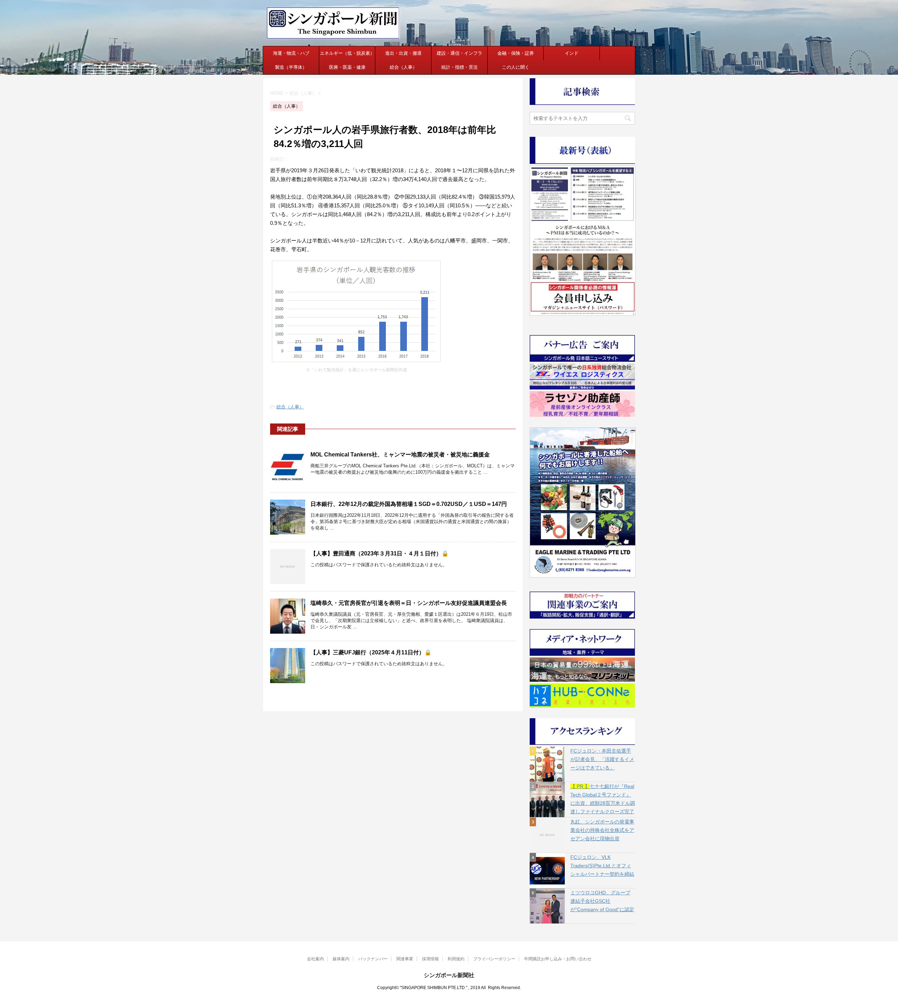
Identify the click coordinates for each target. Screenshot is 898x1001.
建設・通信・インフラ (459, 53)
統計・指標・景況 (459, 67)
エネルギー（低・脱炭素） (347, 53)
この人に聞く (515, 67)
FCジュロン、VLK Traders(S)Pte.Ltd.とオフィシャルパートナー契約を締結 (602, 865)
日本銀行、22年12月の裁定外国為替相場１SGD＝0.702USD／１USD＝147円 (408, 504)
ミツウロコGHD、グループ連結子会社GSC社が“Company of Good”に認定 (602, 901)
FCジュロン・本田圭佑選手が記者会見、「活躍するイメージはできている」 (602, 759)
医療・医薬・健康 (347, 67)
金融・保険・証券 (515, 53)
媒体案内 (341, 958)
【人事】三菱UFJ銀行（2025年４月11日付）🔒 (370, 652)
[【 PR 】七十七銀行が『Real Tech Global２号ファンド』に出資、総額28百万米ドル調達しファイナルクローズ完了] (547, 799)
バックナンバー (373, 958)
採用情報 (430, 958)
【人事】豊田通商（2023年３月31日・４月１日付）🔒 (379, 553)
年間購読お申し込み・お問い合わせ (557, 958)
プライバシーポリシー (494, 958)
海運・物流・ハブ (291, 53)
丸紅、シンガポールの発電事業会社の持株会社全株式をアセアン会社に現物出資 (602, 830)
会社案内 (315, 958)
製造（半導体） (291, 67)
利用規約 (456, 958)
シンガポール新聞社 (449, 975)
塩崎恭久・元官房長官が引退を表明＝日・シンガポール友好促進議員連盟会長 (408, 603)
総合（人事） (403, 67)
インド (571, 53)
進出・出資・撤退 (403, 53)
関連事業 (404, 958)
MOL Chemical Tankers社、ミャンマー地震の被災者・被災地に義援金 (400, 455)
